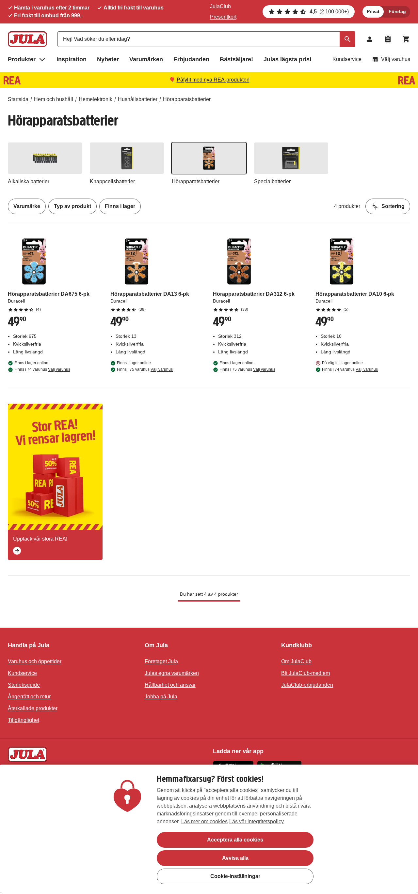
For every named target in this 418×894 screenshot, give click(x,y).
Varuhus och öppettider (34, 661)
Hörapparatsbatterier (187, 99)
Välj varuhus (395, 59)
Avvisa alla (235, 858)
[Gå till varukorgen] (406, 39)
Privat (373, 11)
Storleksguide (24, 685)
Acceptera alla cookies (235, 839)
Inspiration (71, 59)
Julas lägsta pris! (288, 59)
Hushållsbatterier (137, 99)
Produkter (22, 59)
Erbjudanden (191, 59)
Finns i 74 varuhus (42, 369)
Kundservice (347, 59)
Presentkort (223, 17)
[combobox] (206, 39)
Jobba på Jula (161, 696)
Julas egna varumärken (172, 673)
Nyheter (108, 59)
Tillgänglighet (23, 720)
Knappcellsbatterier (112, 181)
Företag (397, 11)
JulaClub (220, 6)
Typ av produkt (72, 206)
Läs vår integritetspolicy (256, 821)
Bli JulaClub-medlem (305, 673)
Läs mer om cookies (204, 821)
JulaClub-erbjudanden (307, 685)
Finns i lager (120, 206)
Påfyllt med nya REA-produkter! (213, 79)
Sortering (393, 206)
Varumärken (146, 59)
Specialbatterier (272, 181)
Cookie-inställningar (235, 876)
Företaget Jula (161, 661)
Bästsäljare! (236, 59)
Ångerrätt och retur (29, 696)
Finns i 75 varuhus (145, 369)
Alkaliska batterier (28, 181)
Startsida (18, 99)
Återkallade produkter (32, 708)
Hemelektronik (95, 99)
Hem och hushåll (53, 99)
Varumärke (26, 206)
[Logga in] (370, 39)
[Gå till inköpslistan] (388, 39)
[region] (209, 829)
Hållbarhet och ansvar (170, 685)
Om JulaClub (296, 661)
